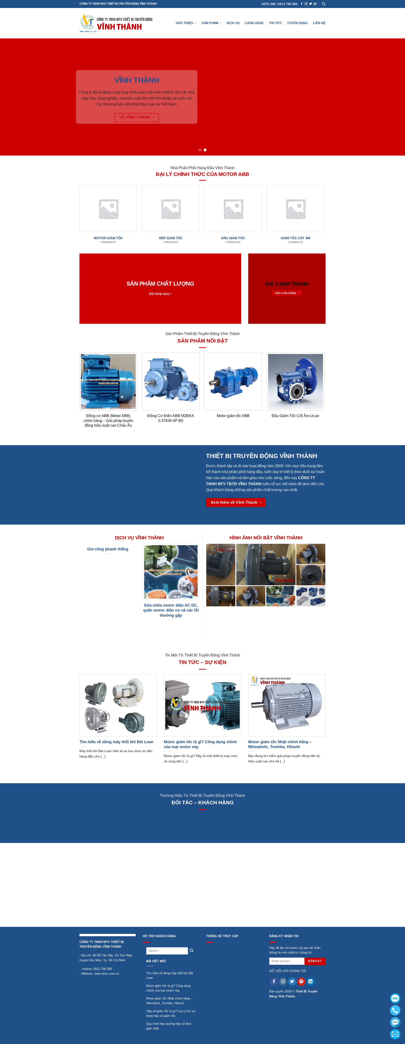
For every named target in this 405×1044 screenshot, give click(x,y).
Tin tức (275, 23)
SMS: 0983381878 (395, 1022)
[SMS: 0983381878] (395, 1022)
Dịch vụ (233, 23)
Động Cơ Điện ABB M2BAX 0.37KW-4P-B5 (170, 418)
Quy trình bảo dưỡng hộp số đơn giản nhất (168, 1026)
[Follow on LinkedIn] (310, 981)
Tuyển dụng (297, 23)
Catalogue (254, 23)
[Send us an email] (315, 4)
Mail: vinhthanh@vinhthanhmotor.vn (395, 1034)
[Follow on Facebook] (301, 4)
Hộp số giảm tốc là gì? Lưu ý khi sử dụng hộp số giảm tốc (170, 1013)
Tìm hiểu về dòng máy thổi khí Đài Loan (169, 975)
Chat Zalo (395, 998)
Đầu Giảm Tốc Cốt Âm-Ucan (295, 416)
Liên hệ (319, 23)
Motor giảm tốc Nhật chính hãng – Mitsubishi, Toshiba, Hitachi (169, 1001)
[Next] (391, 97)
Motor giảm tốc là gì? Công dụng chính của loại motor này (168, 988)
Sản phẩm (210, 23)
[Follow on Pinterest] (301, 981)
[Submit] (191, 951)
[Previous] (14, 97)
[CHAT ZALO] (395, 998)
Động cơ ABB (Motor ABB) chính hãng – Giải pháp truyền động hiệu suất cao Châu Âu (108, 420)
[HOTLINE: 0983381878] (395, 1010)
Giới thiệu (184, 23)
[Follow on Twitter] (310, 4)
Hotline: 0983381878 (395, 1010)
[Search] (324, 4)
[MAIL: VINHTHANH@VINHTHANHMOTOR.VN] (395, 1034)
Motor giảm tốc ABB (233, 416)
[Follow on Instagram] (306, 4)
